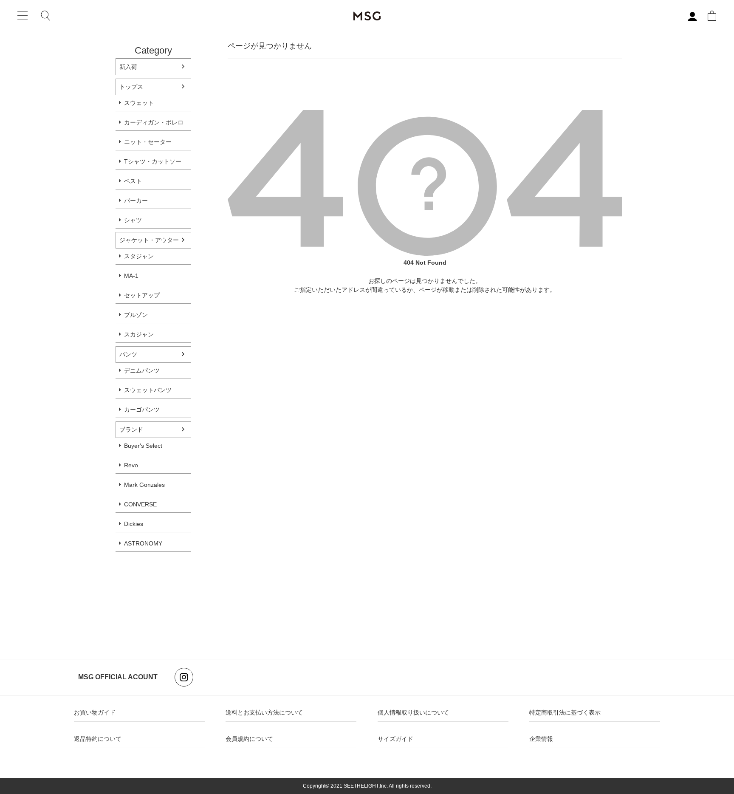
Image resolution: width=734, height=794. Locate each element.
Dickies (133, 523)
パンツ (128, 354)
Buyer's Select (143, 445)
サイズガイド (395, 738)
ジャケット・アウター (149, 240)
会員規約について (249, 738)
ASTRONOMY (143, 543)
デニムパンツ (142, 370)
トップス (131, 86)
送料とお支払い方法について (264, 712)
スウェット (139, 102)
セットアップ (142, 295)
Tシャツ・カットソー (152, 161)
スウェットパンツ (148, 390)
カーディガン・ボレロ (154, 122)
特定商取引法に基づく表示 (565, 712)
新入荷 (128, 66)
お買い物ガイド (95, 712)
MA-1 (131, 275)
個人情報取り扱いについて (413, 712)
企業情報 (541, 738)
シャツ (133, 220)
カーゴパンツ (142, 409)
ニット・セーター (148, 141)
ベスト (133, 181)
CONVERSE (140, 504)
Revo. (132, 465)
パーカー (136, 200)
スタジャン (139, 256)
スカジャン (139, 334)
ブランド (131, 429)
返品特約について (97, 738)
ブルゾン (136, 314)
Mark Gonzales (144, 484)
